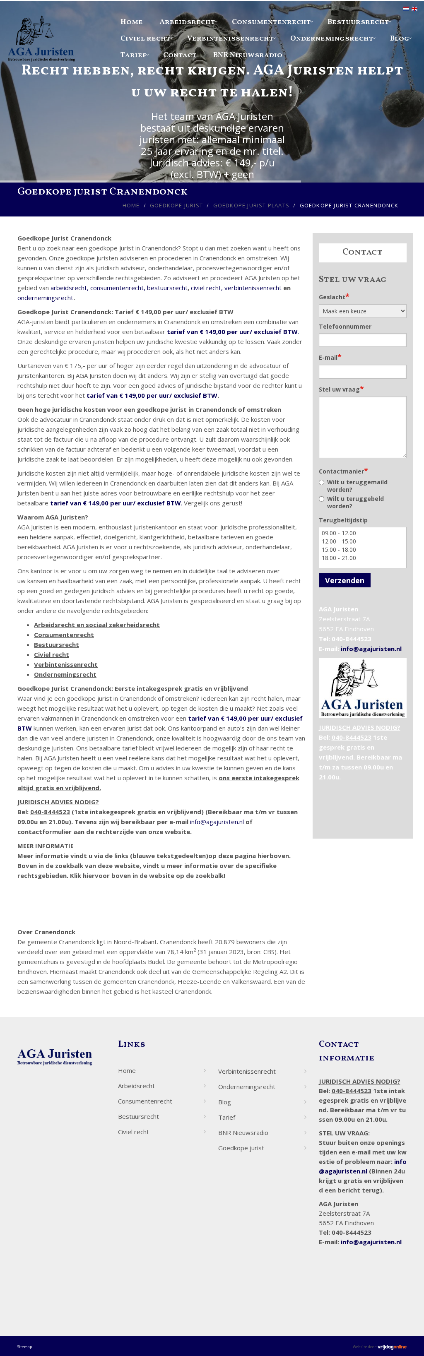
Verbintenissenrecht (230, 39)
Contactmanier (343, 471)
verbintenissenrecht (253, 288)
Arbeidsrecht (187, 22)
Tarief (133, 55)
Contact (180, 55)
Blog (400, 39)
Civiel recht (145, 39)
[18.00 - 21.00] (363, 558)
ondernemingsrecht (45, 297)
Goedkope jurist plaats (251, 205)
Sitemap (24, 1346)
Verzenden (344, 580)
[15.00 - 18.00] (363, 550)
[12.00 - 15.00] (363, 541)
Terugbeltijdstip (343, 520)
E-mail (330, 357)
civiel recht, (207, 288)
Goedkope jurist (176, 205)
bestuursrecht (167, 288)
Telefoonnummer (345, 326)
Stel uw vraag (341, 389)
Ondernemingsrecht (331, 39)
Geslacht (334, 296)
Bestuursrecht (358, 22)
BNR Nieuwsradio (247, 55)
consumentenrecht (117, 288)
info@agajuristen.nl (217, 821)
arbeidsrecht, (70, 288)
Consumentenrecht (271, 22)
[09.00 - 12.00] (363, 533)
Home (131, 22)
